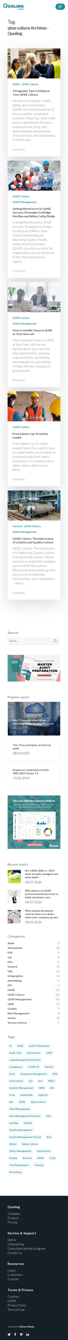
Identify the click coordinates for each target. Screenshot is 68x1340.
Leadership (26, 1094)
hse (40, 1080)
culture (49, 1066)
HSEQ (51, 1080)
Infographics (15, 975)
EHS (10, 952)
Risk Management (19, 1013)
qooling (13, 1122)
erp (10, 957)
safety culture (30, 1144)
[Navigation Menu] (60, 6)
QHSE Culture (29, 84)
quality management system (25, 1137)
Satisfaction (44, 1151)
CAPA (49, 1052)
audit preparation (39, 1045)
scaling (13, 1158)
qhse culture (38, 1101)
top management (19, 1165)
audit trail (15, 1052)
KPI (10, 985)
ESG (10, 961)
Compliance (15, 1066)
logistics (43, 1094)
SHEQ (40, 1158)
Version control (17, 1022)
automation (33, 1052)
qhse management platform (24, 1115)
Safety (12, 1017)
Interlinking (14, 980)
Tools (52, 1158)
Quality (12, 1008)
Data (12, 1073)
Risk (49, 1137)
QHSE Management (25, 201)
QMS (11, 1003)
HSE (10, 971)
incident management (21, 1087)
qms (48, 1115)
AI (10, 1045)
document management (33, 1073)
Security (27, 1158)
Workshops (15, 1172)
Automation (15, 947)
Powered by (21, 1326)
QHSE (16, 84)
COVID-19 (33, 1066)
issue (12, 1094)
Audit (11, 943)
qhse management (19, 1108)
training (38, 1165)
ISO (52, 1087)
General (17, 526)
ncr (11, 1101)
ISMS (41, 1087)
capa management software (25, 1059)
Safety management (20, 1151)
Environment (16, 1080)
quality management (21, 1129)
